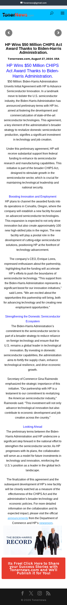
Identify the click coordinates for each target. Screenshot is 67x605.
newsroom (46, 523)
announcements (18, 518)
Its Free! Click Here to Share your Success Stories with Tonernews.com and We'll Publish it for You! (33, 568)
